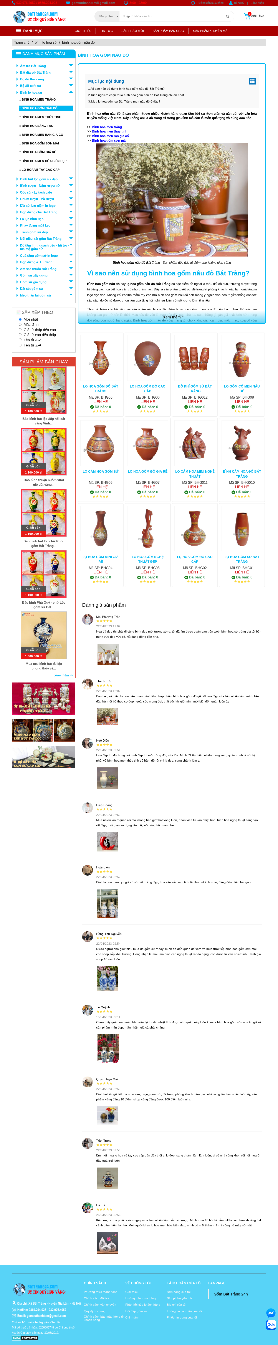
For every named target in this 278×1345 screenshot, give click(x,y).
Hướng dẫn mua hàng (210, 3)
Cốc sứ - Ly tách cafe (36, 192)
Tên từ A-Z (32, 340)
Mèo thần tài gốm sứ (35, 295)
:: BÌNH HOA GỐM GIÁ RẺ (37, 152)
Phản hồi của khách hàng (142, 1304)
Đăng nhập (257, 3)
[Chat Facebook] (271, 1313)
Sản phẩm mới (132, 31)
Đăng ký (239, 3)
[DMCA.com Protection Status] (25, 1337)
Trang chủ (22, 42)
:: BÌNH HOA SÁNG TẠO (36, 126)
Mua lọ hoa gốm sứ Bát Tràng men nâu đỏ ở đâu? (125, 101)
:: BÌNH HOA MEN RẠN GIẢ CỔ (41, 134)
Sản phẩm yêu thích (180, 1298)
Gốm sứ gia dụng (33, 282)
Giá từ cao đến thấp (40, 335)
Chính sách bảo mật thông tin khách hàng (104, 1318)
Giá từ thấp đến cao (40, 330)
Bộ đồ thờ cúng (32, 79)
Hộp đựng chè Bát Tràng (38, 212)
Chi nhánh (132, 1317)
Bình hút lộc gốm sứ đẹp (39, 179)
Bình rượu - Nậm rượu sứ (40, 185)
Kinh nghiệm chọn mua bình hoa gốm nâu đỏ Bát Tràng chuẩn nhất (137, 95)
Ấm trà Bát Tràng (33, 66)
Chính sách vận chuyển (100, 1304)
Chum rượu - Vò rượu (37, 199)
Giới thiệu (83, 31)
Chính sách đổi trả (96, 1298)
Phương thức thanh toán (100, 1292)
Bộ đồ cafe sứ (30, 86)
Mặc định (31, 325)
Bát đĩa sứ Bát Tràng (35, 72)
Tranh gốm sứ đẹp (34, 232)
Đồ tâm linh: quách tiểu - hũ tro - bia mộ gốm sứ (44, 247)
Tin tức (106, 31)
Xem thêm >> (63, 675)
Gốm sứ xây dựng (34, 275)
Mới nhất (31, 319)
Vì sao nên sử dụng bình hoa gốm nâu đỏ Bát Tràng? (128, 88)
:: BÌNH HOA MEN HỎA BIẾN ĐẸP (42, 161)
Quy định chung (95, 1311)
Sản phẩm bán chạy (168, 31)
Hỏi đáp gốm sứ (136, 1311)
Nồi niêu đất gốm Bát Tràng (40, 238)
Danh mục (33, 31)
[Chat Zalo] (271, 1325)
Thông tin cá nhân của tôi (184, 1311)
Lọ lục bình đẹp (31, 219)
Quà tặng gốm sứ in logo (39, 255)
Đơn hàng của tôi (178, 1292)
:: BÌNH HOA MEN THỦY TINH (40, 117)
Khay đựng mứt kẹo (35, 225)
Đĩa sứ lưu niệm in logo (38, 205)
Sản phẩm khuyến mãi (210, 31)
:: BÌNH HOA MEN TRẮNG (37, 99)
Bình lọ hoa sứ (46, 42)
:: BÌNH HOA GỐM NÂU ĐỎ (38, 108)
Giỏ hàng (256, 15)
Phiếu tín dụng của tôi (182, 1317)
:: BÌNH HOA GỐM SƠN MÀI (39, 143)
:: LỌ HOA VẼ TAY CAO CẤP (39, 169)
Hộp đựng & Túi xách (36, 262)
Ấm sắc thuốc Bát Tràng (38, 269)
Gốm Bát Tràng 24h (231, 1294)
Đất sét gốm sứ (31, 288)
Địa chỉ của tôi (176, 1304)
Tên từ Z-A (32, 345)
